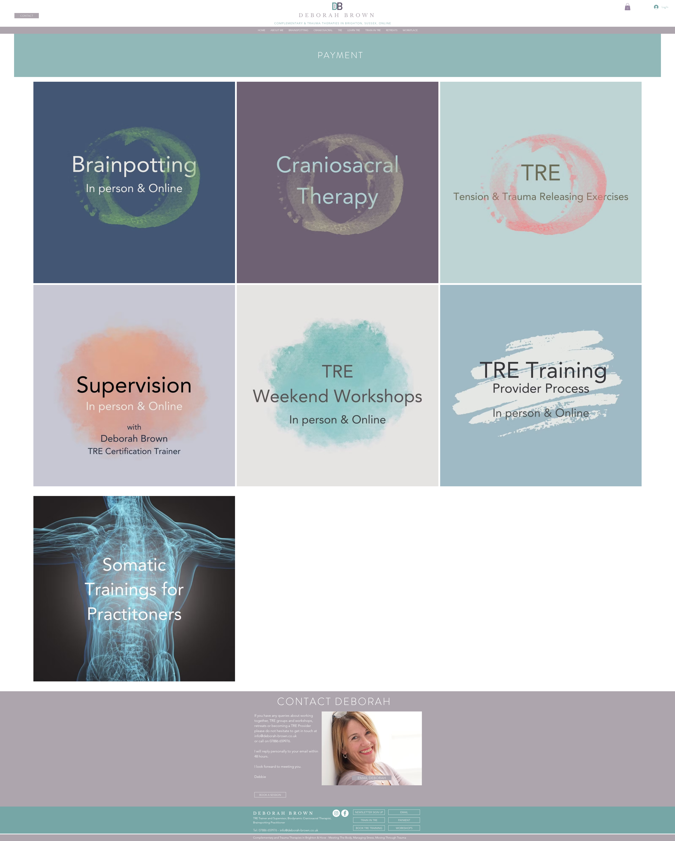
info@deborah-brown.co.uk (299, 830)
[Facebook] (345, 813)
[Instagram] (336, 813)
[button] (628, 6)
